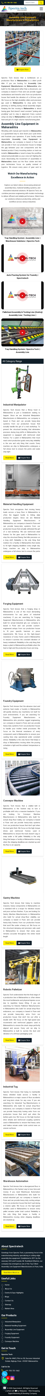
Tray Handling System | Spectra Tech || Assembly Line (22, 350)
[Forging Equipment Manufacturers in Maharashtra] (22, 581)
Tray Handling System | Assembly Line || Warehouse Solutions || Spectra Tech (22, 239)
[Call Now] (5, 1374)
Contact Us (9, 1301)
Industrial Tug (10, 1086)
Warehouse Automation (15, 1181)
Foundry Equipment (13, 701)
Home (7, 1285)
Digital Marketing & (15, 1393)
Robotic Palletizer (12, 989)
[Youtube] (8, 1378)
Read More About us (11, 1272)
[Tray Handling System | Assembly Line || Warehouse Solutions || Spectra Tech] (22, 221)
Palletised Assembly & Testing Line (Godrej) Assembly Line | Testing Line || (22, 313)
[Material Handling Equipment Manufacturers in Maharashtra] (22, 481)
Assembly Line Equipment (14, 1330)
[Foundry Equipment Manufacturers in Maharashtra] (22, 678)
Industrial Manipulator (14, 404)
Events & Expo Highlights (14, 1293)
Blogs (7, 1297)
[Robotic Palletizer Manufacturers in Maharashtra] (22, 967)
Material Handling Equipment (18, 504)
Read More (10, 458)
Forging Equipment (13, 603)
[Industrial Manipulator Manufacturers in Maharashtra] (22, 382)
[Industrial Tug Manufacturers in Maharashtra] (22, 1064)
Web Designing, (34, 1391)
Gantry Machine (11, 897)
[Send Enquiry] (5, 1388)
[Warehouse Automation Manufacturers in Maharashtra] (22, 1158)
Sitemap (8, 1305)
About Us (8, 1289)
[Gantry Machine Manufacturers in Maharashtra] (22, 875)
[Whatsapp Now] (5, 1381)
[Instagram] (12, 1378)
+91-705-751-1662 (10, 2)
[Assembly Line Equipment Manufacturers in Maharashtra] (22, 48)
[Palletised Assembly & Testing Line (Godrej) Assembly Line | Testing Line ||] (22, 295)
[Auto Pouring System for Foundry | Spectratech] (22, 258)
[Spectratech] (15, 8)
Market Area (9, 1308)
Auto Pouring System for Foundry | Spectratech (22, 276)
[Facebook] (3, 1378)
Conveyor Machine (13, 800)
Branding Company (30, 1393)
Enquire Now (23, 70)
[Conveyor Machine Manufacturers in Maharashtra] (22, 778)
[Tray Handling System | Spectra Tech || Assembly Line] (22, 332)
